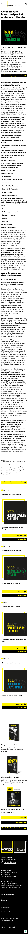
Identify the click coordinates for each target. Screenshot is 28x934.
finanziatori (5, 474)
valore (3, 466)
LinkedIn (2, 900)
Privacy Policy (5, 907)
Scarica (21, 817)
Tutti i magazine (19, 822)
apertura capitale (12, 461)
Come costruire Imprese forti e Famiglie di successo (12, 528)
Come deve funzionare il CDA (12, 696)
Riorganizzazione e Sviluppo (11, 494)
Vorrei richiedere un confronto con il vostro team (13, 75)
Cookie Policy (5, 911)
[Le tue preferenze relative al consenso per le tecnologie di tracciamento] (25, 931)
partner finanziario (13, 466)
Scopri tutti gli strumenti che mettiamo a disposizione (12, 828)
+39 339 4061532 (10, 863)
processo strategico (8, 470)
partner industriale (17, 464)
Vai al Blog (20, 539)
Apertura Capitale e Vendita (11, 550)
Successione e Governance (11, 663)
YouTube (5, 900)
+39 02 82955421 (10, 876)
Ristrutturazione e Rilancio (11, 607)
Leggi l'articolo (19, 535)
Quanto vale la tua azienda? (11, 583)
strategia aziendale (16, 468)
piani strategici (14, 472)
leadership (5, 468)
